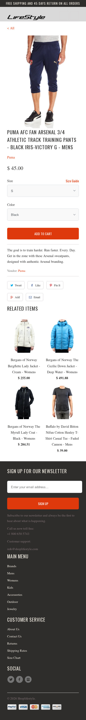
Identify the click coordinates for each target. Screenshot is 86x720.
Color (11, 204)
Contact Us (14, 636)
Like (37, 285)
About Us (13, 629)
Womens (12, 580)
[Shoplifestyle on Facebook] (20, 679)
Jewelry (12, 609)
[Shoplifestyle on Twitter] (11, 679)
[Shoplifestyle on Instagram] (29, 679)
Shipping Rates (17, 650)
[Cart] (74, 15)
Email (37, 297)
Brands (11, 566)
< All (10, 28)
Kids (10, 587)
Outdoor (12, 602)
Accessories (14, 594)
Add (17, 297)
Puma (11, 157)
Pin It (57, 285)
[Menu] (64, 15)
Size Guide (72, 180)
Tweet (18, 285)
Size (10, 181)
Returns (12, 643)
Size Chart (14, 657)
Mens (10, 573)
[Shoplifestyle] (26, 15)
